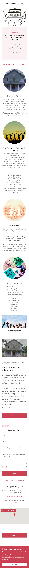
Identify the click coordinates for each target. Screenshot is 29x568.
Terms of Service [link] (17, 480)
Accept (14, 564)
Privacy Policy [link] (8, 480)
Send (15, 473)
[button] (2, 467)
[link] (14, 3)
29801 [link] (15, 502)
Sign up (14, 535)
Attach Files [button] (6, 467)
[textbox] (14, 435)
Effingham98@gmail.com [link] (14, 496)
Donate (14, 415)
